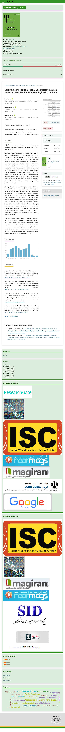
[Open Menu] (3, 1)
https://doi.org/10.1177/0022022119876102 (17, 289)
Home (6, 85)
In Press (7, 365)
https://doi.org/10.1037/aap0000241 (15, 302)
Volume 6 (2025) (9, 368)
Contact (22, 7)
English (5, 355)
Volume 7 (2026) (9, 366)
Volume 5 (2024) (9, 370)
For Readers (6, 675)
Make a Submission (10, 7)
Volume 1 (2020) (9, 377)
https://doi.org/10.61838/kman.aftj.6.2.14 (18, 125)
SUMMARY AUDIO (55, 122)
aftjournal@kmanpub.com (20, 46)
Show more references (11, 316)
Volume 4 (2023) (9, 371)
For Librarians (6, 680)
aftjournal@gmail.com (9, 48)
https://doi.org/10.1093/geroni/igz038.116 (16, 312)
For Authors (6, 677)
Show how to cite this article (51, 195)
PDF (46, 122)
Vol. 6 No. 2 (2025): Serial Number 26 (27, 85)
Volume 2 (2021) (9, 375)
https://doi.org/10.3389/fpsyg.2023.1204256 (17, 277)
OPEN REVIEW (48, 128)
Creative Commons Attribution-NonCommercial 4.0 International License (52, 182)
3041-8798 (11, 39)
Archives (12, 85)
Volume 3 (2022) (9, 373)
